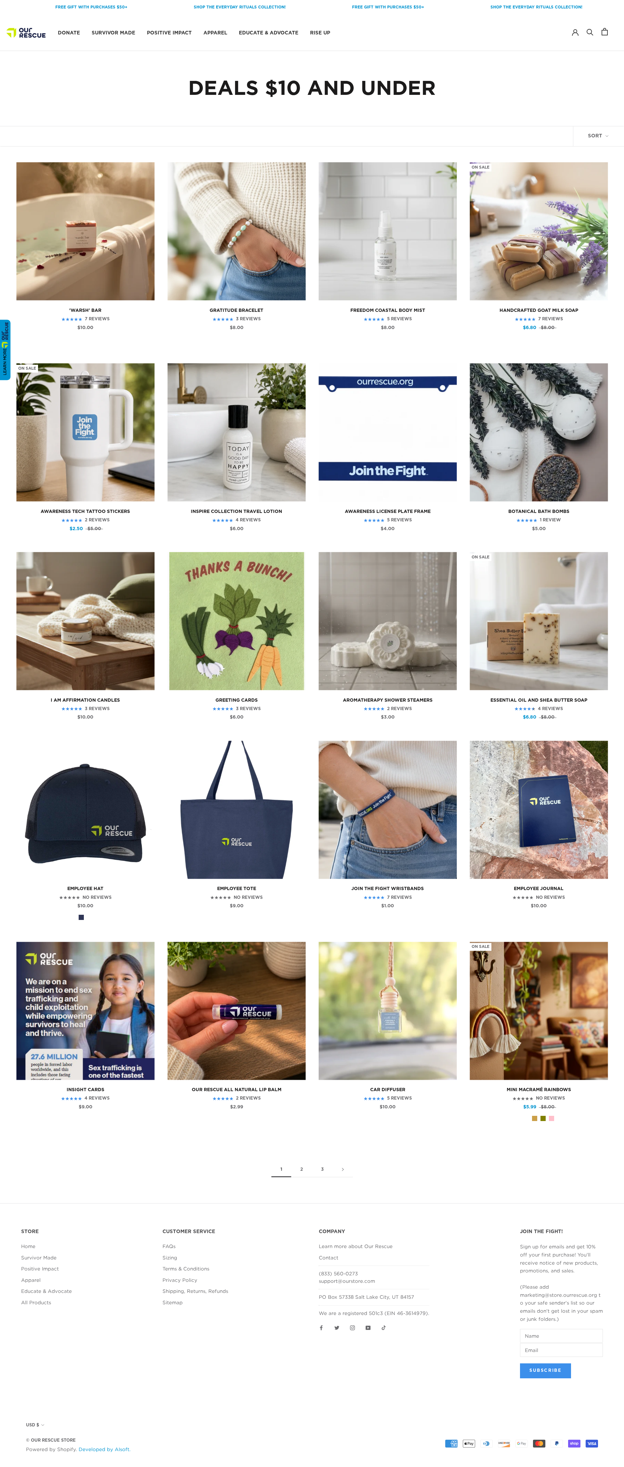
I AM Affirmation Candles (85, 700)
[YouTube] (368, 1327)
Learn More (5, 361)
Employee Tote (236, 889)
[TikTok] (383, 1327)
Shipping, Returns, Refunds (195, 1291)
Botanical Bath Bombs (538, 511)
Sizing (169, 1257)
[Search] (590, 31)
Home (28, 1246)
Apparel (215, 32)
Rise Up (320, 32)
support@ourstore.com (347, 1280)
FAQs (169, 1246)
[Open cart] (605, 31)
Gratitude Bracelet (236, 310)
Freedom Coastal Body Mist (387, 310)
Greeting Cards (236, 700)
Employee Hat (85, 889)
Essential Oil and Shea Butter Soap (538, 700)
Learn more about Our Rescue (356, 1246)
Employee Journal (539, 889)
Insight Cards (85, 1090)
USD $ (32, 1425)
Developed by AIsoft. (105, 1449)
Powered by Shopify (51, 1449)
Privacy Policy (179, 1279)
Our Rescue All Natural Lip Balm (236, 1090)
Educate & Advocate (268, 32)
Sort (596, 136)
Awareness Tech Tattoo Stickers (85, 511)
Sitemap (172, 1302)
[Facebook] (321, 1327)
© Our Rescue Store (51, 1440)
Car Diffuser (387, 1090)
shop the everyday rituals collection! (182, 7)
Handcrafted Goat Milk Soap (539, 310)
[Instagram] (352, 1327)
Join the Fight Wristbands (387, 889)
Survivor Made (113, 32)
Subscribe (545, 1371)
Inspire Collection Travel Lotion (236, 511)
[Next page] (343, 1169)
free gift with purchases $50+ (331, 7)
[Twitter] (336, 1327)
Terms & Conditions (185, 1268)
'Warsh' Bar (85, 310)
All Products (36, 1302)
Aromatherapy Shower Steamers (388, 700)
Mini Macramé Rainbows (539, 1090)
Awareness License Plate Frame (388, 511)
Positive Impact (169, 32)
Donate (69, 32)
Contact (328, 1257)
